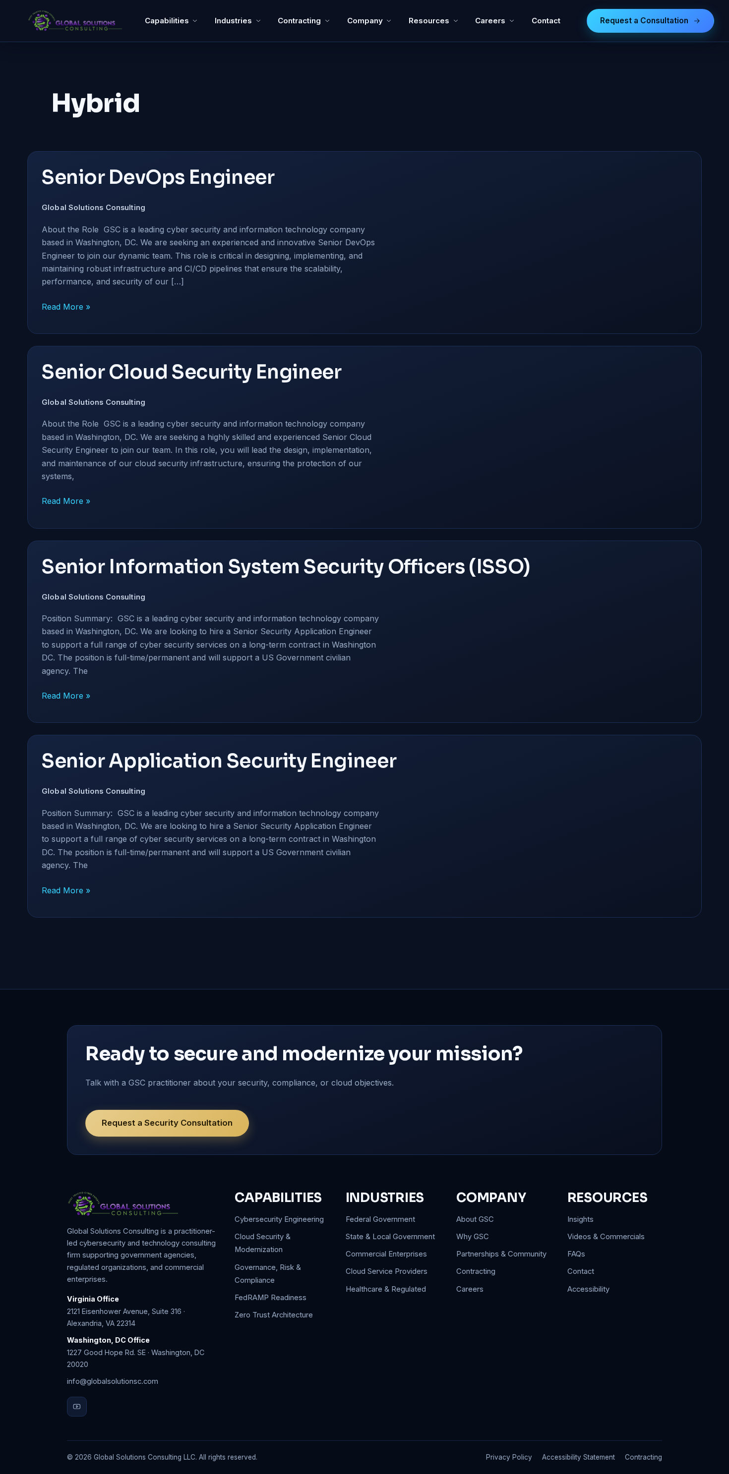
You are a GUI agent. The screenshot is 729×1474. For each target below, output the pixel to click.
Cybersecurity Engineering (279, 1219)
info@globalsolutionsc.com (112, 1381)
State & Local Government (390, 1236)
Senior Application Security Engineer (219, 761)
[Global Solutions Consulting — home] (74, 20)
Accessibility (588, 1289)
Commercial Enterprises (386, 1254)
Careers (490, 20)
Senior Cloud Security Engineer (191, 372)
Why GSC (472, 1236)
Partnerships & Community (501, 1254)
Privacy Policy (509, 1457)
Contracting (299, 20)
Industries (233, 20)
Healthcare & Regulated (386, 1289)
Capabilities (167, 20)
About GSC (475, 1219)
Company (365, 20)
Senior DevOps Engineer (160, 177)
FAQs (576, 1254)
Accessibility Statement (578, 1457)
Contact (546, 20)
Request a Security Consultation (167, 1123)
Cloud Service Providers (386, 1271)
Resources (429, 20)
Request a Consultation (644, 20)
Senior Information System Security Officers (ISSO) (286, 567)
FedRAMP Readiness (270, 1297)
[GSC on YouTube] (77, 1407)
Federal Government (380, 1219)
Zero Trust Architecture (274, 1314)
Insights (580, 1219)
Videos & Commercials (606, 1236)
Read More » (66, 306)
